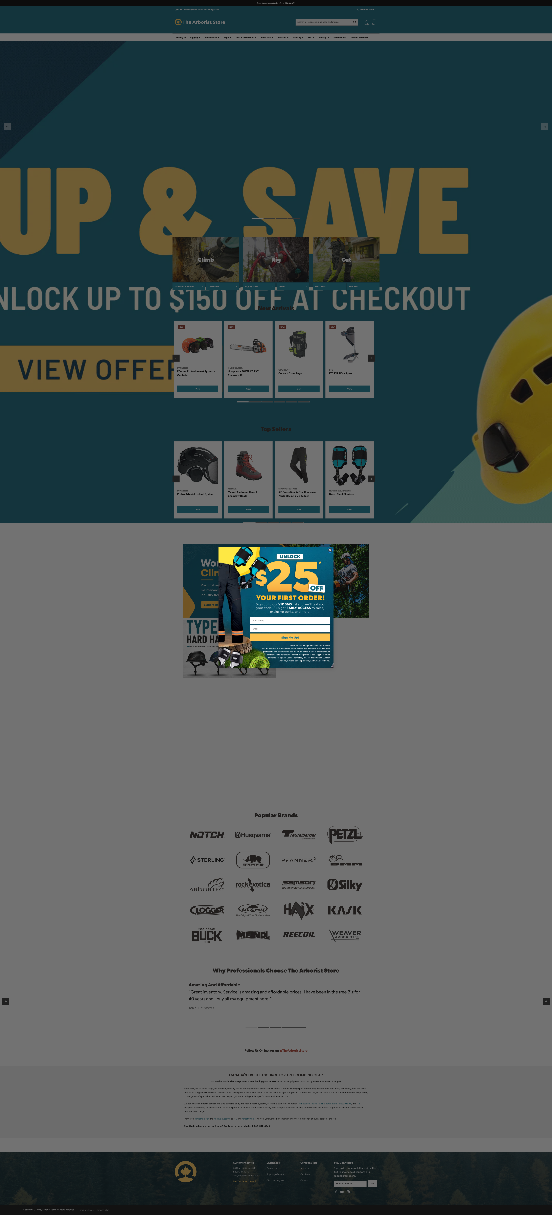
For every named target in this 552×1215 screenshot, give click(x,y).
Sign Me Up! (290, 637)
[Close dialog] (330, 550)
